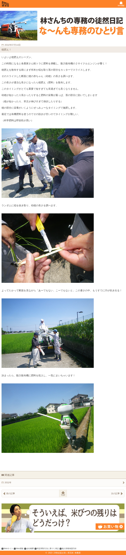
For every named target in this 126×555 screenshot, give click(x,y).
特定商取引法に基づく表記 (48, 548)
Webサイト (8, 548)
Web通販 (20, 548)
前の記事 (10, 493)
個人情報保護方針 (69, 548)
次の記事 (115, 493)
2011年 (8, 482)
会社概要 (30, 548)
